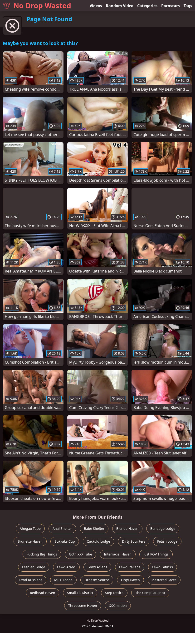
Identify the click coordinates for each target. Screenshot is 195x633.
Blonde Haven (127, 528)
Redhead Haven (42, 592)
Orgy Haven (130, 580)
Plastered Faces (164, 580)
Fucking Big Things (42, 554)
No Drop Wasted (42, 5)
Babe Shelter (94, 528)
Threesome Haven (82, 605)
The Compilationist (150, 592)
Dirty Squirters (133, 541)
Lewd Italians (129, 567)
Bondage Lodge (162, 528)
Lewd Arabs (66, 567)
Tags (188, 5)
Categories (147, 5)
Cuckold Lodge (98, 541)
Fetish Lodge (167, 541)
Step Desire (114, 592)
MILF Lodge (63, 580)
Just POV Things (156, 554)
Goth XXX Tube (80, 554)
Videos (96, 5)
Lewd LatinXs (162, 567)
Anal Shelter (62, 528)
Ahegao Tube (30, 528)
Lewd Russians (30, 580)
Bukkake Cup (64, 541)
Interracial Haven (118, 554)
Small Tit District (80, 592)
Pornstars (170, 5)
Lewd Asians (97, 567)
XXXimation (118, 605)
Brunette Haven (30, 541)
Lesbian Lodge (33, 567)
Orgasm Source (96, 580)
